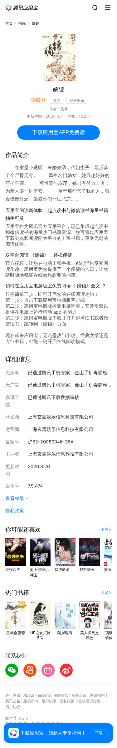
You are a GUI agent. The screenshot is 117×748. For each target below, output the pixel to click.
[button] (21, 8)
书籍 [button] (22, 23)
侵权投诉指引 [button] (89, 701)
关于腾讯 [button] (12, 695)
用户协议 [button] (12, 707)
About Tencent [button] (36, 695)
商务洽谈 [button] (78, 695)
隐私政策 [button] (14, 510)
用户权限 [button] (48, 701)
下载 (99, 733)
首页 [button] (9, 23)
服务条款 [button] (60, 695)
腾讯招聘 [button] (97, 695)
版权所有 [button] (30, 701)
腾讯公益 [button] (12, 701)
